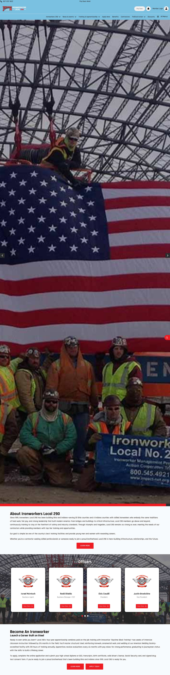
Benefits (115, 17)
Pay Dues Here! (85, 1)
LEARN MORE (85, 545)
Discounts (151, 17)
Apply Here (106, 17)
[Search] (167, 337)
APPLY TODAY (94, 666)
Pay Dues (140, 9)
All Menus (164, 16)
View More (26, 606)
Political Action (137, 17)
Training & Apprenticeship (88, 17)
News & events (68, 17)
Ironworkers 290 (52, 17)
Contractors (125, 17)
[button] (160, 8)
